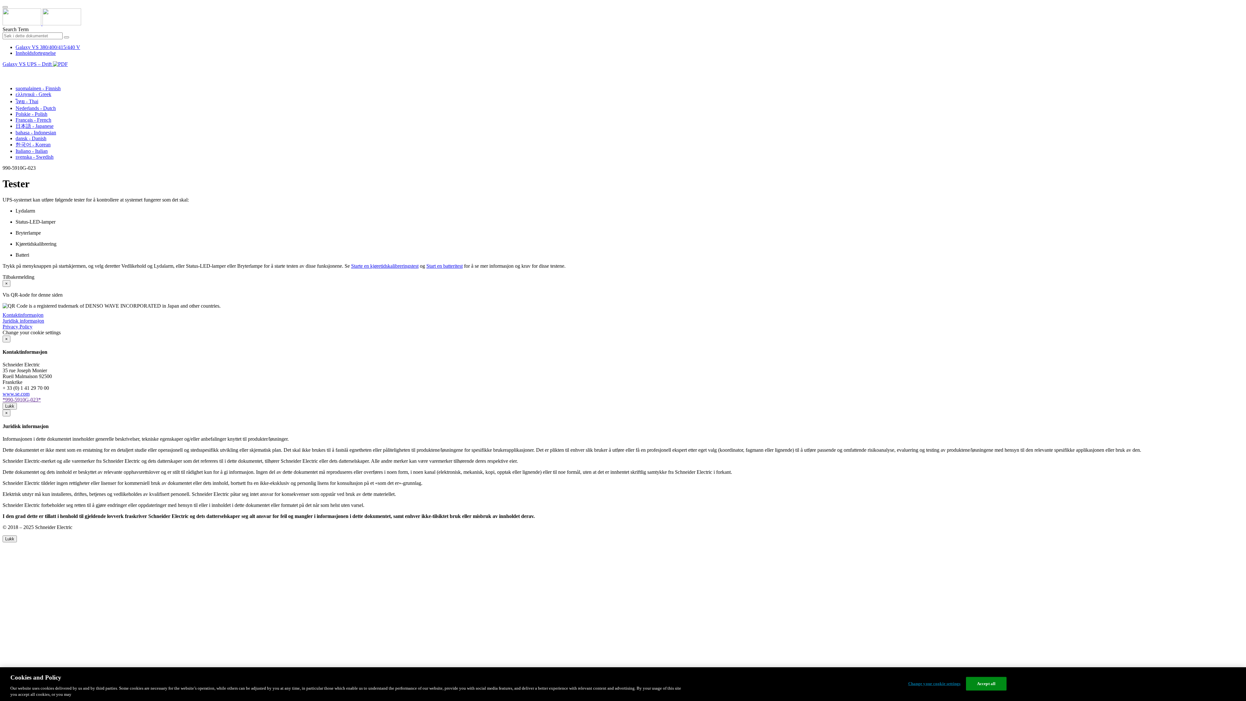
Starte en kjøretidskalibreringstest (385, 266)
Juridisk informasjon (23, 321)
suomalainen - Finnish (38, 88)
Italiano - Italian (32, 151)
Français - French (33, 120)
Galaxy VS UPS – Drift (28, 64)
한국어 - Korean (33, 144)
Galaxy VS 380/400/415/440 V (48, 47)
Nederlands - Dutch (36, 108)
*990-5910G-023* (22, 399)
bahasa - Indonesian (36, 132)
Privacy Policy (17, 326)
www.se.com (16, 394)
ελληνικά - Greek (33, 94)
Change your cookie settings (934, 683)
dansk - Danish (31, 138)
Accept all (986, 683)
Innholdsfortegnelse (36, 53)
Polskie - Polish (31, 114)
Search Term (16, 29)
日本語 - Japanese (35, 126)
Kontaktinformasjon (23, 315)
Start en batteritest (444, 266)
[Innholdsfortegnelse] (5, 71)
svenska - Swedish (35, 157)
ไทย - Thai (27, 101)
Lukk (9, 406)
